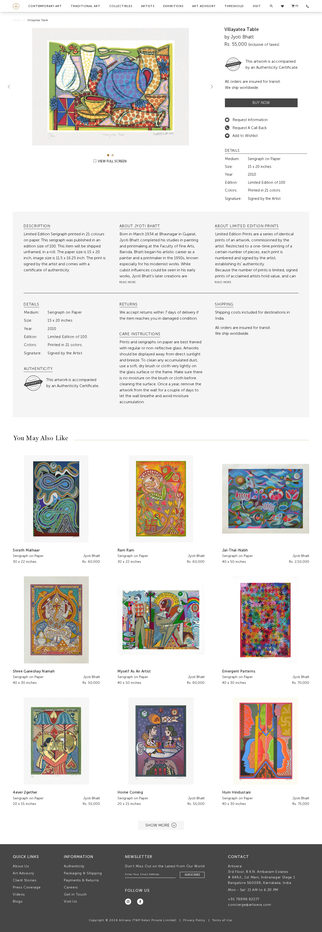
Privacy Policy (194, 920)
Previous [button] (11, 86)
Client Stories (24, 880)
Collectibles (120, 6)
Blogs (17, 901)
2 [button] (112, 155)
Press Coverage (27, 887)
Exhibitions (173, 6)
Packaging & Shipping (83, 873)
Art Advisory (204, 6)
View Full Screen (112, 161)
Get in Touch (75, 894)
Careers (71, 887)
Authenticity (74, 866)
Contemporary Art (45, 6)
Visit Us (70, 901)
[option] (110, 87)
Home (17, 20)
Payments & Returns (81, 880)
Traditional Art (85, 6)
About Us (21, 866)
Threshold (234, 6)
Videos (19, 894)
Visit (257, 6)
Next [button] (209, 86)
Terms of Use (222, 920)
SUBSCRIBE (192, 874)
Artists (147, 6)
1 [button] (108, 155)
